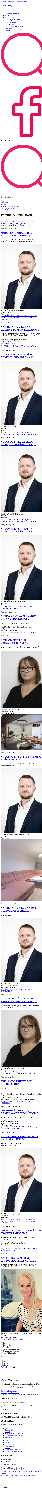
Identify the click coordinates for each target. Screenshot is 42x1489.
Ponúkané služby (14, 19)
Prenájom (6, 1363)
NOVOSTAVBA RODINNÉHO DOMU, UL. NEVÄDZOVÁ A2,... (18, 356)
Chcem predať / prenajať (9, 1391)
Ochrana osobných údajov (17, 26)
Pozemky (6, 1347)
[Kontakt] (4, 197)
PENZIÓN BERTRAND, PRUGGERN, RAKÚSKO (14, 641)
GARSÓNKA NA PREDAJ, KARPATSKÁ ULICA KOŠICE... (18, 1259)
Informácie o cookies (25, 1471)
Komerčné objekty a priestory (12, 1349)
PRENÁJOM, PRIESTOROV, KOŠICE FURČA (16, 1082)
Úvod (7, 1440)
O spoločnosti (9, 17)
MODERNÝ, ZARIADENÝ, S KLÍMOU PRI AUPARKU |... (16, 234)
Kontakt (7, 30)
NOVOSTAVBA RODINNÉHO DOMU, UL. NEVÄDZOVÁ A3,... (18, 443)
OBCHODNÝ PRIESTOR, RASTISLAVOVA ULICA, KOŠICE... (20, 1112)
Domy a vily (7, 1345)
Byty (4, 1343)
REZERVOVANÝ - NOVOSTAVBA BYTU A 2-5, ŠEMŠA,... (19, 1137)
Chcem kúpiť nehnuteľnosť (10, 1393)
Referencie (12, 23)
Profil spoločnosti (14, 21)
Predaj (5, 1361)
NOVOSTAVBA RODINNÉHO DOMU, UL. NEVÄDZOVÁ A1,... (18, 530)
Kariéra (11, 24)
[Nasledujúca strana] (16, 1339)
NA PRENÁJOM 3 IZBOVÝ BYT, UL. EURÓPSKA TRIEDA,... (19, 909)
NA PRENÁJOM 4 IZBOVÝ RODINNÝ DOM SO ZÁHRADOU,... (20, 328)
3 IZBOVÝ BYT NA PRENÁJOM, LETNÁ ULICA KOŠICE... (19, 617)
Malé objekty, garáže (9, 1353)
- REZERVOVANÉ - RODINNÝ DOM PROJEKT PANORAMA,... (21, 1232)
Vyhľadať (12, 1367)
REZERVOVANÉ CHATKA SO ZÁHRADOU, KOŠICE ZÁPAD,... (19, 1000)
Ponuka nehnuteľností (12, 14)
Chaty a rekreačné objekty (11, 1351)
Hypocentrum (9, 28)
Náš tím (7, 15)
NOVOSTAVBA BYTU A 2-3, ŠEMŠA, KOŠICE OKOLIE (21, 758)
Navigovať (13, 1464)
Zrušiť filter (4, 1367)
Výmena (5, 1365)
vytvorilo (31, 1475)
